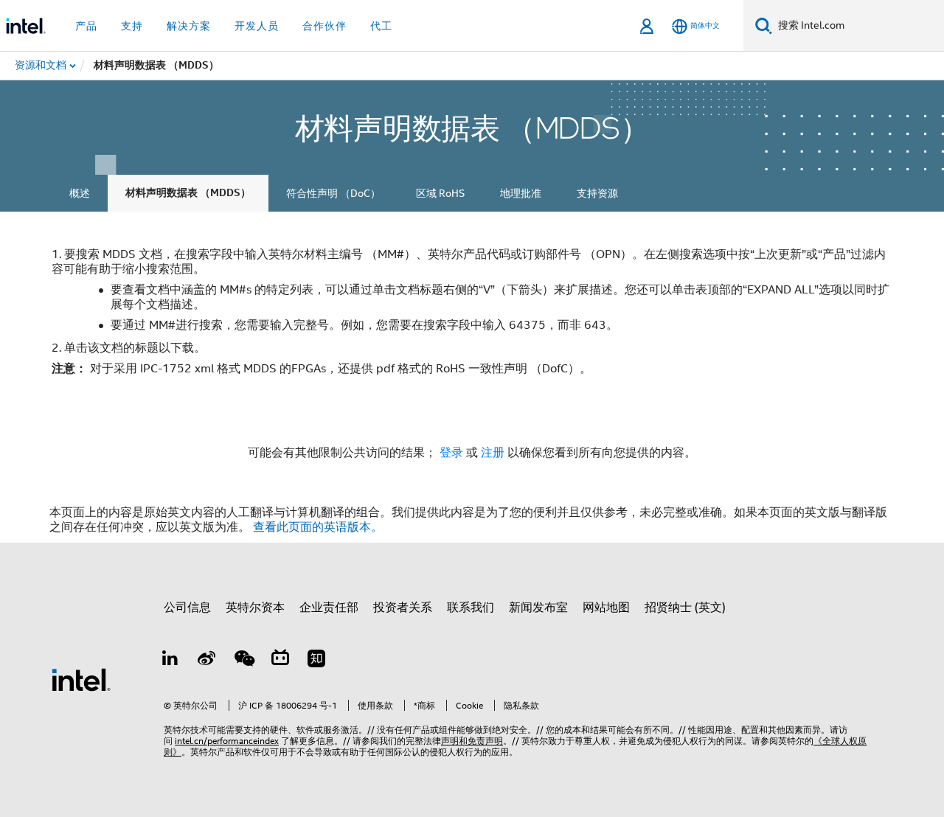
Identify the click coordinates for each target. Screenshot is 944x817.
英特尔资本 (255, 607)
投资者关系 (402, 607)
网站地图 (606, 607)
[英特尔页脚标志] (81, 679)
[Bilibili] (280, 660)
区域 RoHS (440, 193)
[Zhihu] (316, 660)
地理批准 (520, 193)
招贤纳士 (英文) (685, 607)
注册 (494, 452)
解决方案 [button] (189, 25)
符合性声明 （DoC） (333, 193)
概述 (79, 193)
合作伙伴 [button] (324, 25)
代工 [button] (381, 25)
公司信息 (187, 607)
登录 (451, 452)
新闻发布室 (538, 607)
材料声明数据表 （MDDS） (188, 193)
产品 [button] (86, 25)
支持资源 (597, 193)
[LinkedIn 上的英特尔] (170, 660)
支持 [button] (132, 25)
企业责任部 (328, 607)
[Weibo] (207, 660)
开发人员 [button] (257, 25)
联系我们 (470, 607)
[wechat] (243, 660)
